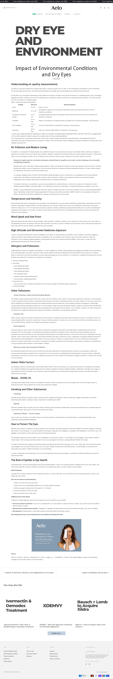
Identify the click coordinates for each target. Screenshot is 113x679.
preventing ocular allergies (73, 250)
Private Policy (54, 656)
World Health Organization (65, 134)
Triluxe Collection (9, 656)
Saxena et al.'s (18, 166)
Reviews (29, 656)
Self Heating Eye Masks (11, 653)
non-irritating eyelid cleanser (31, 485)
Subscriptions (8, 661)
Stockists (6, 658)
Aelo (9, 671)
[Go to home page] (56, 8)
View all (56, 633)
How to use (30, 651)
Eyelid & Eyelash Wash (10, 651)
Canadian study (26, 175)
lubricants (67, 444)
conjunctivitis (18, 179)
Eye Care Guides (32, 653)
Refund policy (54, 653)
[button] (101, 7)
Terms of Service (55, 658)
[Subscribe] (108, 651)
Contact (52, 651)
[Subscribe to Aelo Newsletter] (56, 535)
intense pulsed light (41, 192)
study (22, 189)
